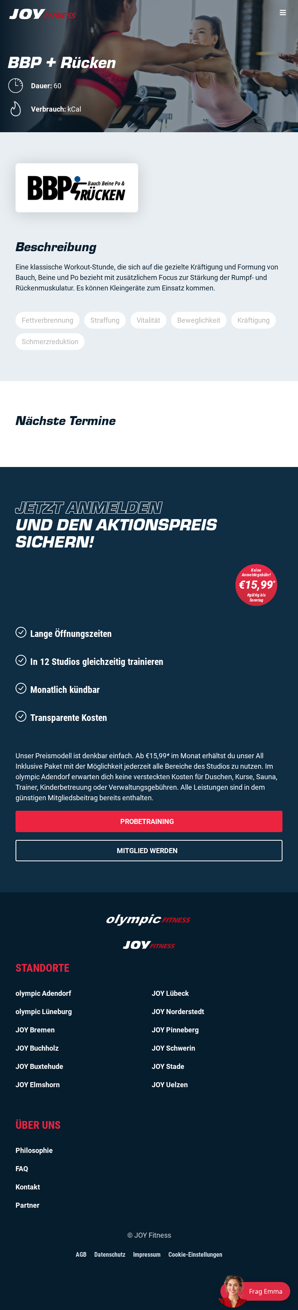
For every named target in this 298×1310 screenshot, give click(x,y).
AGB (81, 1254)
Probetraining (147, 821)
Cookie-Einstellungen (195, 1254)
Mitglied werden (147, 851)
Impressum (147, 1254)
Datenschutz (109, 1254)
